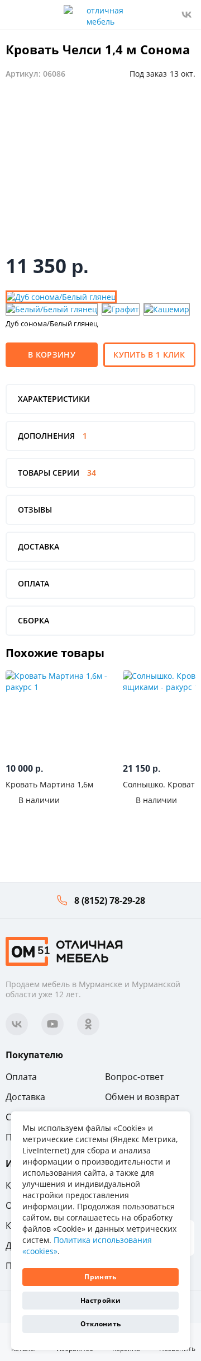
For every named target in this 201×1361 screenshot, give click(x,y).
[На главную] (64, 950)
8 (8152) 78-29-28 (109, 900)
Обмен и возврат (142, 1097)
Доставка (25, 1097)
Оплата (21, 1077)
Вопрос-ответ (134, 1077)
